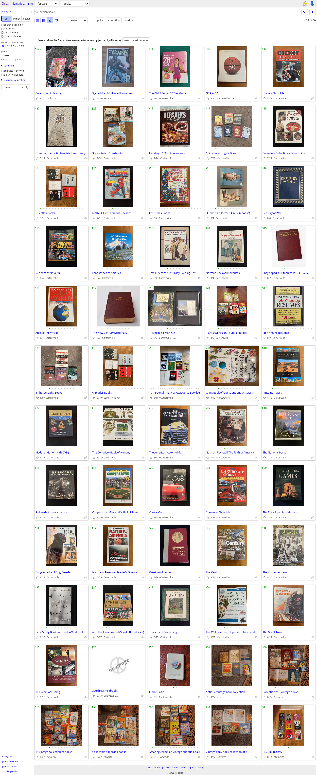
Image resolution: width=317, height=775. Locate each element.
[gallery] (50, 20)
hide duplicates (12, 36)
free (6, 55)
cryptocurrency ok (14, 70)
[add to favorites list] (37, 98)
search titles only (13, 24)
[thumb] (44, 20)
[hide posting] (86, 98)
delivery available (13, 74)
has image (9, 28)
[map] (56, 20)
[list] (37, 20)
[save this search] (312, 12)
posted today (11, 32)
